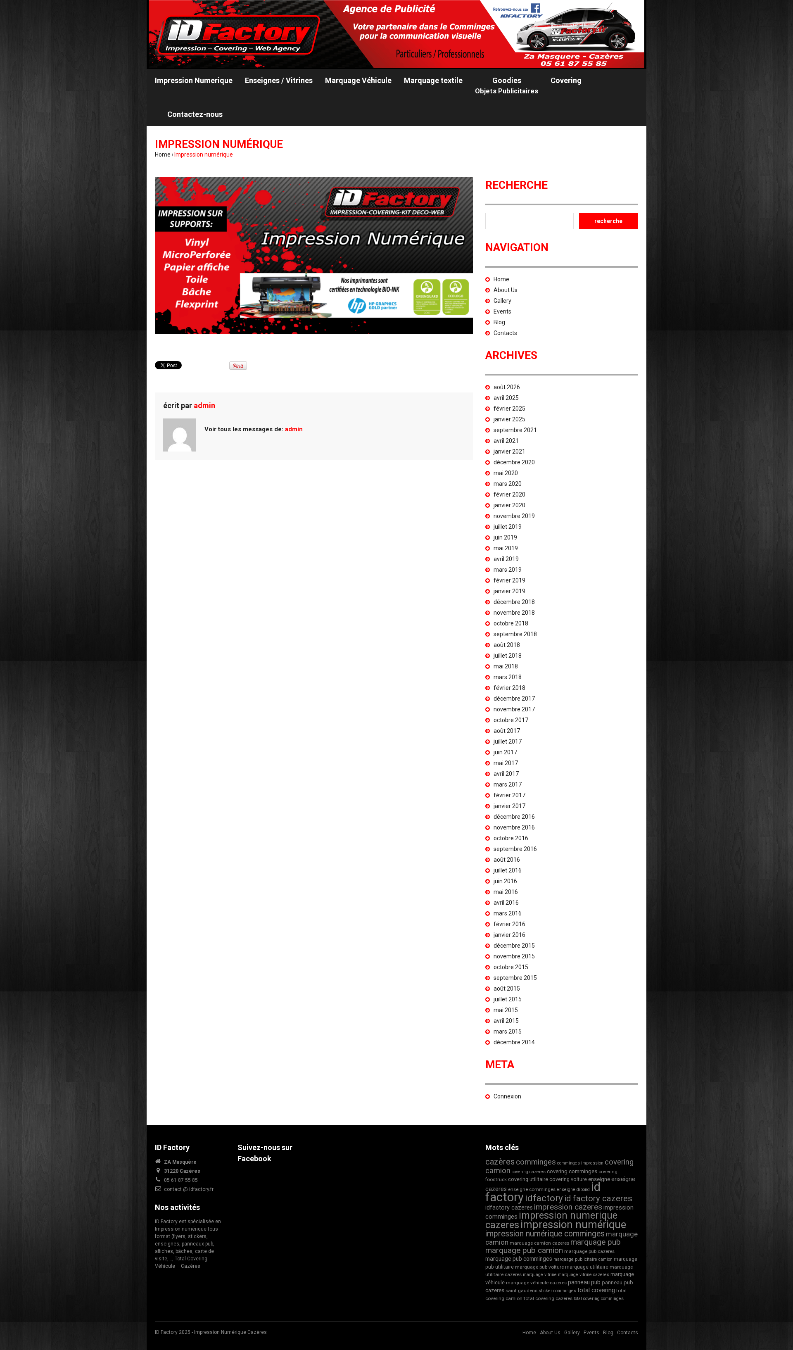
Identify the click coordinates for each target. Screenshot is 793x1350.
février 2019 (509, 580)
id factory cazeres (598, 1198)
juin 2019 (505, 537)
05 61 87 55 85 (181, 1180)
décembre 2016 (514, 816)
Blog (499, 322)
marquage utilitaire (586, 1267)
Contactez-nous (195, 114)
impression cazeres (568, 1207)
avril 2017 (506, 773)
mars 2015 (508, 1031)
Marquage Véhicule (358, 80)
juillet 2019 (508, 526)
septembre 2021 (515, 430)
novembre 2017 (514, 709)
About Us (506, 290)
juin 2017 (505, 752)
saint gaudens (521, 1290)
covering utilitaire (528, 1179)
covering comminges (572, 1171)
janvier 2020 (509, 505)
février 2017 (509, 795)
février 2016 (509, 924)
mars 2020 (508, 483)
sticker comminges (557, 1290)
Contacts (505, 333)
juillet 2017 (508, 741)
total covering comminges (599, 1298)
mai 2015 (506, 1010)
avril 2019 (506, 559)
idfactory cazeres (509, 1207)
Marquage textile (433, 80)
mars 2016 (508, 913)
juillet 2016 (508, 870)
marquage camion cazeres (539, 1243)
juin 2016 (505, 881)
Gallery (502, 300)
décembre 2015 (514, 945)
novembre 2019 (514, 516)
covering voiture (568, 1179)
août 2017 (507, 730)
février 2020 (509, 494)
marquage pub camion (524, 1250)
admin (204, 405)
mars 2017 (508, 784)
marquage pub (595, 1242)
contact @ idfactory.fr (189, 1189)
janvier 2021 (509, 451)
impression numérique (573, 1224)
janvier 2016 (509, 935)
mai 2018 (506, 666)
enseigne (599, 1179)
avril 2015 (506, 1020)
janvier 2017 (509, 806)
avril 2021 (506, 440)
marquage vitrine (540, 1274)
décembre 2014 (514, 1042)
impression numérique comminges (545, 1233)
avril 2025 (506, 398)
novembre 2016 (514, 827)
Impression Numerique (194, 80)
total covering (596, 1290)
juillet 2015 (508, 999)
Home (163, 154)
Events (502, 311)
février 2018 (509, 688)
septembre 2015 (515, 977)
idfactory (544, 1198)
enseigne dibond (573, 1189)
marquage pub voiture (539, 1267)
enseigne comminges (532, 1189)
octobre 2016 (511, 838)
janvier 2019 (509, 591)
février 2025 (509, 408)
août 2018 (507, 645)
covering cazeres (529, 1171)
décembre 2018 (514, 602)
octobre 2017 (511, 720)
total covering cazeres (548, 1298)
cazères (500, 1162)
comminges (536, 1162)
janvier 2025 (509, 419)
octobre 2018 (511, 623)
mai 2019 (506, 548)
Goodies (506, 85)
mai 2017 (506, 763)
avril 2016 (506, 902)
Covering (566, 80)
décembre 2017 (514, 698)
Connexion (507, 1096)
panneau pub (584, 1282)
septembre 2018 (515, 634)
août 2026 (507, 387)
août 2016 (507, 859)
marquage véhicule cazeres (536, 1283)
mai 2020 (506, 473)
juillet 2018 (508, 655)
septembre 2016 (515, 849)
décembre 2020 (514, 462)
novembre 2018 (514, 612)
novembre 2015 (514, 956)
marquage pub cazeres (589, 1251)
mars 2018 (508, 677)
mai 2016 (506, 892)
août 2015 (507, 988)
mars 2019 (508, 569)
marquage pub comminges (518, 1258)
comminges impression (580, 1163)
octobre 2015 (511, 967)
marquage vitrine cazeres (583, 1274)
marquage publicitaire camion (583, 1259)
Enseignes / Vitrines (279, 80)
